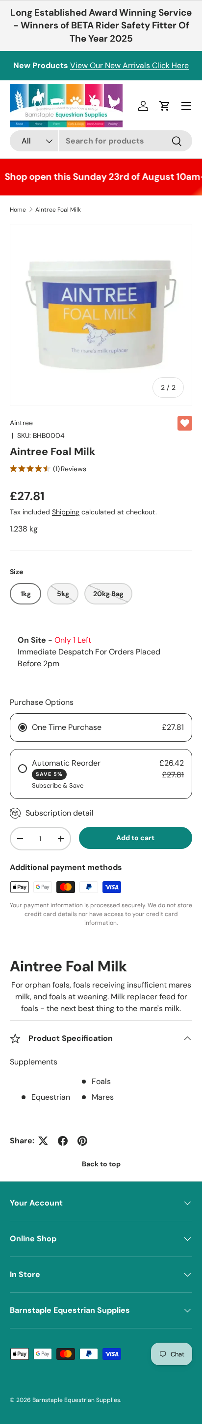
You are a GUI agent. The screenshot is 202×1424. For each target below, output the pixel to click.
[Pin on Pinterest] (82, 1141)
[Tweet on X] (43, 1141)
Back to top (101, 1163)
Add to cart (135, 837)
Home (18, 210)
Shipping (65, 511)
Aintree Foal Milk (58, 210)
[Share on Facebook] (63, 1141)
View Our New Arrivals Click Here (129, 65)
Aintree (21, 422)
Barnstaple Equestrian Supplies (76, 1400)
